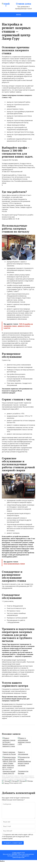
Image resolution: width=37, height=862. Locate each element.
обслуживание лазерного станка (14, 776)
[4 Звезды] (29, 781)
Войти (2, 861)
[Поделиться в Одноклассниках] (12, 731)
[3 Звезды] (21, 781)
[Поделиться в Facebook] (3, 731)
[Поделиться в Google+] (17, 731)
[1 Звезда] (5, 781)
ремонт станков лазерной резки (18, 779)
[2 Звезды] (13, 781)
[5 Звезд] (5, 783)
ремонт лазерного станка (17, 777)
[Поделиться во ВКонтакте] (8, 731)
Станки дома (23, 4)
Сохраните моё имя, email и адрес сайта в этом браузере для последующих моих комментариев (17, 837)
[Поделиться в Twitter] (21, 731)
